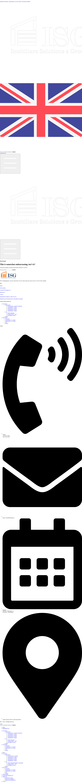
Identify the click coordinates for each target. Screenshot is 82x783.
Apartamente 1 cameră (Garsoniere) (15, 306)
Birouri (6, 323)
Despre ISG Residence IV (10, 780)
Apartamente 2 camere (12, 307)
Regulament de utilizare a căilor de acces (8, 296)
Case (6, 311)
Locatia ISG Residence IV (5, 290)
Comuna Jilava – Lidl (12, 314)
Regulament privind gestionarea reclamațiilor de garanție (11, 298)
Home (1, 285)
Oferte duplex (3, 288)
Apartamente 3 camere (12, 308)
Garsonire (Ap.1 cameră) (13, 756)
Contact (1, 294)
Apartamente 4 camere (12, 309)
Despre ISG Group (9, 777)
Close (1, 723)
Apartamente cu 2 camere (10, 320)
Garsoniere (7, 318)
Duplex (6, 316)
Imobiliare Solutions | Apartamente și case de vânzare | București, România (15, 1)
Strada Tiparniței (11, 313)
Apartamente (7, 305)
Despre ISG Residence (9, 779)
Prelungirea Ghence (12, 315)
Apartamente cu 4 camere (10, 321)
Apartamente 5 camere (12, 310)
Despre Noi (2, 292)
